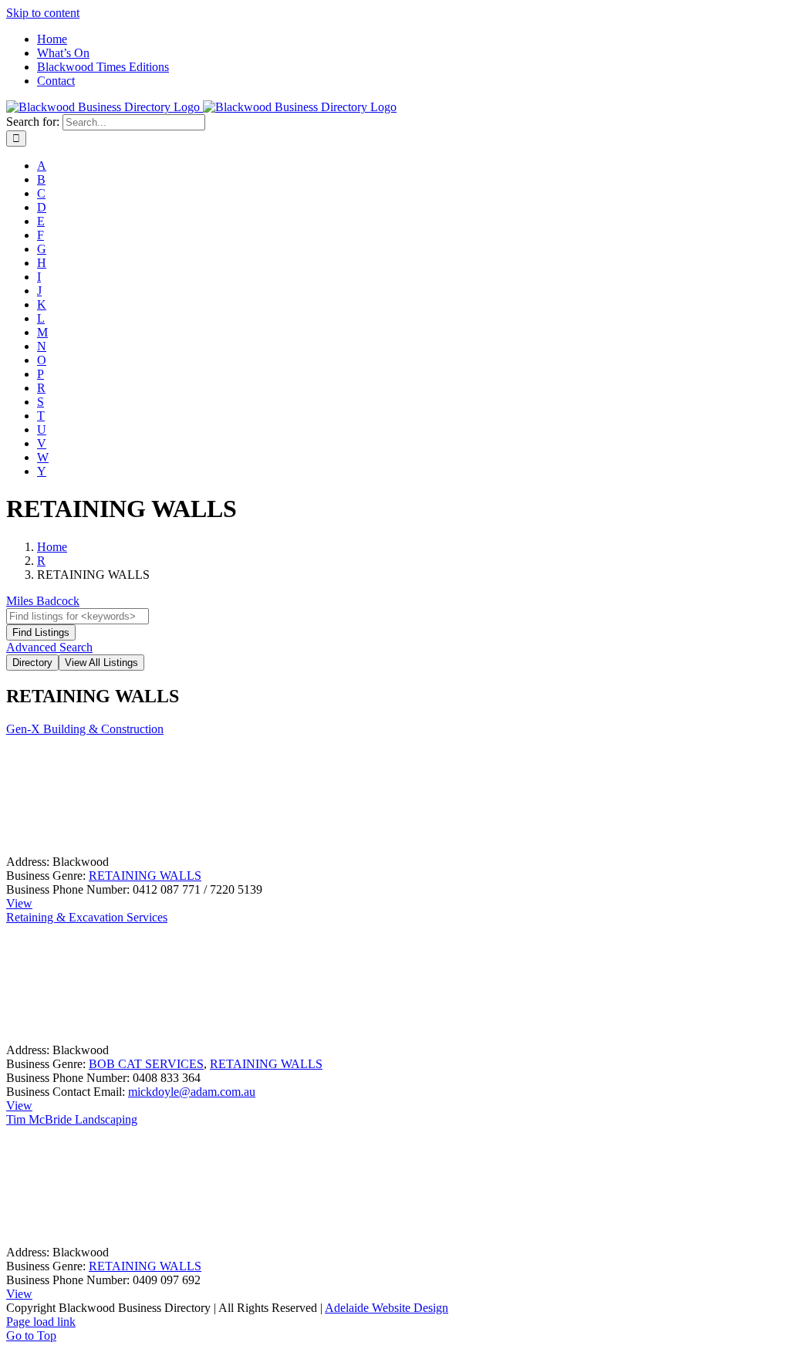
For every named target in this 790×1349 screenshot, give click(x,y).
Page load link (41, 1321)
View (19, 903)
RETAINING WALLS (145, 875)
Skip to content (42, 12)
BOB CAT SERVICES (146, 1063)
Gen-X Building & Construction (85, 728)
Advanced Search (49, 647)
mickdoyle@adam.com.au (191, 1091)
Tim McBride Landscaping (71, 1119)
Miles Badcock (42, 600)
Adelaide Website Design (386, 1307)
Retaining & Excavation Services (86, 917)
